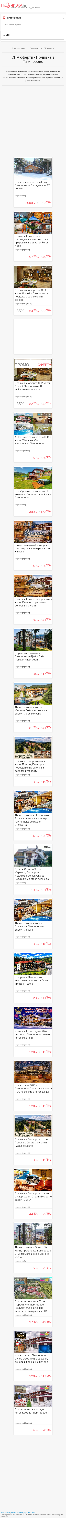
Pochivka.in (5, 1513)
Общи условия (17, 1513)
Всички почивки (18, 48)
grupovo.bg (26, 250)
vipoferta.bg (26, 451)
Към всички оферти (13, 24)
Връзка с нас (29, 1513)
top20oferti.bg (27, 1315)
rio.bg (24, 196)
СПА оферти (49, 48)
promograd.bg (26, 304)
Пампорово (14, 18)
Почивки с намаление (21, 5)
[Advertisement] (33, 122)
